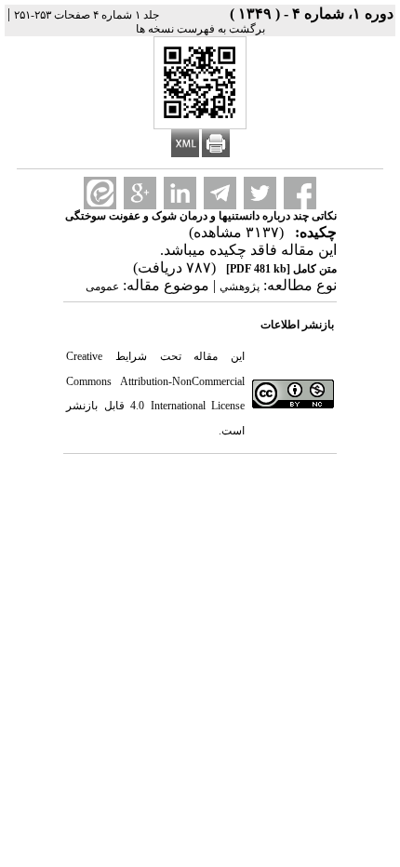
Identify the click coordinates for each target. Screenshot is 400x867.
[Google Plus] (140, 193)
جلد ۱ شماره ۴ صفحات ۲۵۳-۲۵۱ (86, 14)
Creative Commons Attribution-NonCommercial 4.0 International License (155, 381)
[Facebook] (300, 193)
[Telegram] (220, 193)
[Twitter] (260, 193)
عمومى (102, 286)
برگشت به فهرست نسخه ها (200, 28)
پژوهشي (240, 286)
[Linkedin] (180, 193)
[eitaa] (100, 193)
